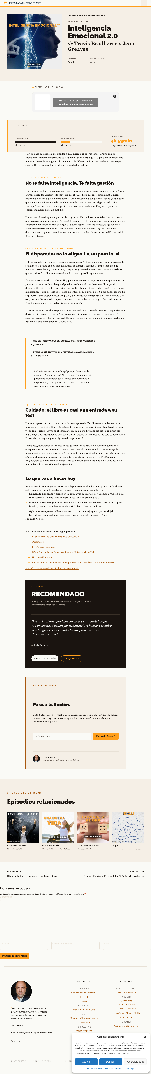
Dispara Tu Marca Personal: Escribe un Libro (32, 874)
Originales (38, 541)
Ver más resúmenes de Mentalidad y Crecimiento (52, 568)
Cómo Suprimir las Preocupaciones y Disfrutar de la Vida (63, 552)
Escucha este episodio (45, 658)
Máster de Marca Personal (84, 992)
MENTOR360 (126, 1017)
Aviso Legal (129, 1068)
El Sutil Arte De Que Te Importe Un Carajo (55, 536)
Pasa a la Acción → (126, 992)
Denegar (110, 1061)
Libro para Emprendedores (84, 1018)
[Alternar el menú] (144, 3)
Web (106, 943)
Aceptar (86, 1061)
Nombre (6, 943)
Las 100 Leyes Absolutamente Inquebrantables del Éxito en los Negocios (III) (74, 562)
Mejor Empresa (84, 1030)
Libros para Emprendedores (86, 16)
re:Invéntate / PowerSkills (126, 1013)
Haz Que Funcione (42, 557)
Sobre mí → (17, 1041)
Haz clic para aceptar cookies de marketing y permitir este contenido (75, 102)
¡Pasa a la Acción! (105, 736)
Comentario (6, 897)
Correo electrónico (62, 943)
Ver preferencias (135, 1061)
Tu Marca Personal (126, 1008)
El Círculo (84, 997)
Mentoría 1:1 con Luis (84, 1009)
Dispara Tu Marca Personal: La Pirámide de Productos (113, 874)
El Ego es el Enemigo (43, 546)
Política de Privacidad (114, 1068)
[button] (145, 1036)
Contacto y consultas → (126, 1025)
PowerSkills (84, 1022)
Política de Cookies (95, 1068)
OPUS (84, 1001)
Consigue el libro (72, 658)
